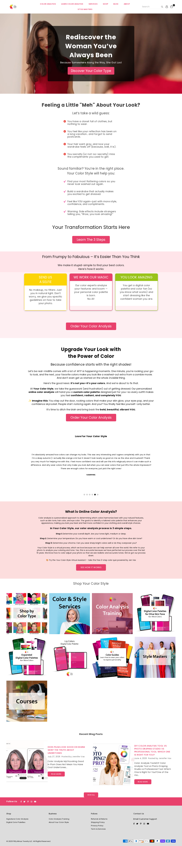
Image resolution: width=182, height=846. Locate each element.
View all (91, 795)
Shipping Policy (98, 822)
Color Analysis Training (59, 819)
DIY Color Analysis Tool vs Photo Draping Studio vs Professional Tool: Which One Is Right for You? (152, 750)
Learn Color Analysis (72, 4)
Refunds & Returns (99, 819)
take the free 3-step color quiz (102, 560)
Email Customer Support (145, 819)
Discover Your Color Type (91, 71)
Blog (115, 4)
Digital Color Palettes (15, 822)
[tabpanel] (91, 464)
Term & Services (98, 829)
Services (93, 4)
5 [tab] (95, 494)
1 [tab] (84, 494)
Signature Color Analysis (17, 819)
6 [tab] (97, 494)
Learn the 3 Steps (91, 239)
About (127, 4)
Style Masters (85, 9)
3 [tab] (89, 494)
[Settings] (166, 7)
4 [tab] (92, 494)
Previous (7, 469)
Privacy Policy (97, 825)
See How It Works (91, 567)
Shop (105, 4)
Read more (56, 774)
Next (174, 469)
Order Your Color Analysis (91, 326)
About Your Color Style (59, 822)
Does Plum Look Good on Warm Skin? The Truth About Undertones (66, 750)
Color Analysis (48, 4)
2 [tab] (87, 494)
